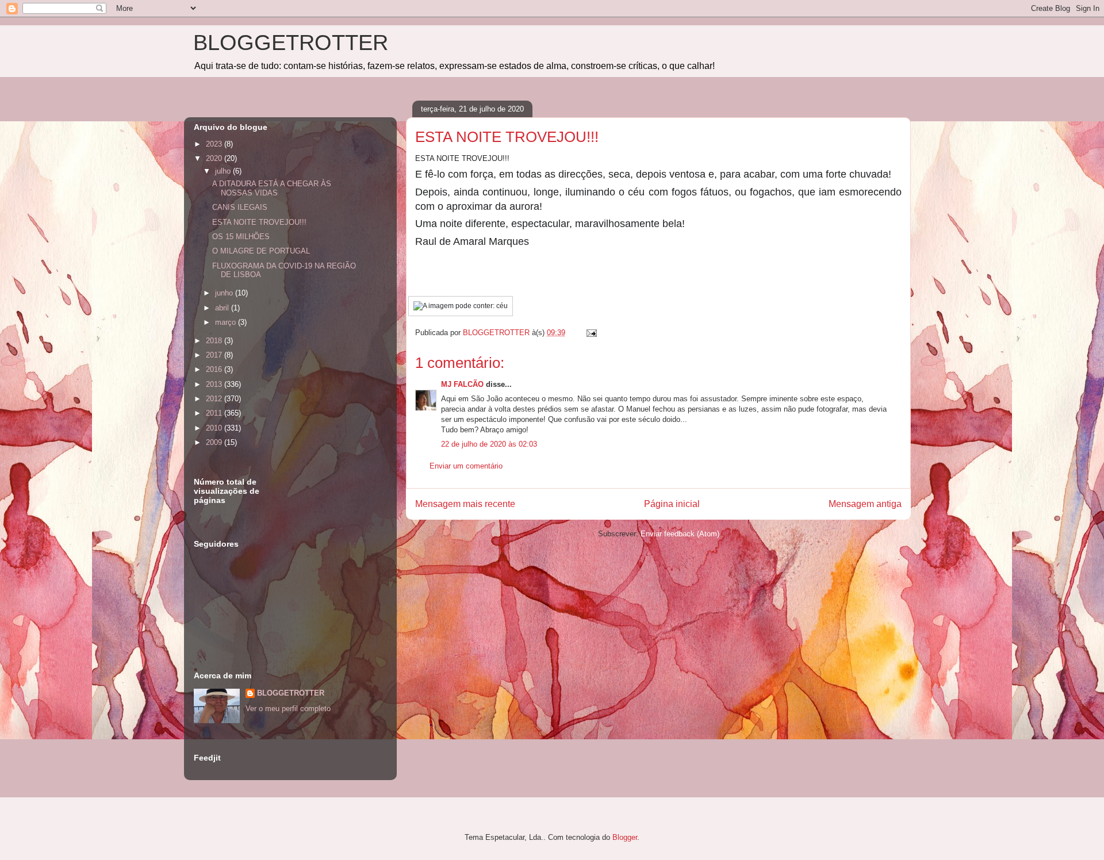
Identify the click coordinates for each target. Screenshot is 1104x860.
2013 (215, 384)
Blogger (624, 837)
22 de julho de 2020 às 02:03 (489, 444)
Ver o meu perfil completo (288, 708)
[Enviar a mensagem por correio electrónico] (590, 332)
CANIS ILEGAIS (239, 207)
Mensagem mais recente (465, 504)
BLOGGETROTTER (290, 42)
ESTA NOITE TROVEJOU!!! (259, 222)
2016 (215, 369)
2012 (215, 398)
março (226, 322)
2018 (215, 340)
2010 (215, 428)
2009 (215, 442)
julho (224, 171)
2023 (215, 144)
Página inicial (672, 504)
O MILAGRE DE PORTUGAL (261, 251)
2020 (215, 158)
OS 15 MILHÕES (241, 236)
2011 (215, 413)
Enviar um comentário (466, 466)
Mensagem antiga (865, 504)
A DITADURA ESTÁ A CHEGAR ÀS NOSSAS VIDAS (271, 188)
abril (223, 308)
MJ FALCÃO (462, 384)
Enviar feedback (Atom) (680, 533)
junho (225, 293)
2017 (215, 355)
